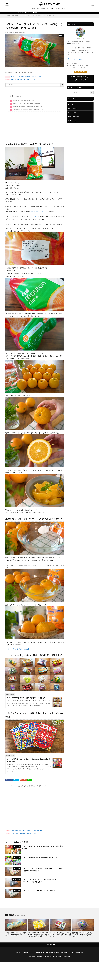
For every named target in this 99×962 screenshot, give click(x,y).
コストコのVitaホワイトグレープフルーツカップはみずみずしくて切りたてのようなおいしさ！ (38, 934)
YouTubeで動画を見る (80, 71)
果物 (24, 32)
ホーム (33, 8)
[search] (62, 85)
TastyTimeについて (61, 8)
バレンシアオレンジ (34, 216)
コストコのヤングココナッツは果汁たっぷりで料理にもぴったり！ (15, 934)
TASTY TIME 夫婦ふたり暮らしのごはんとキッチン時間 (54, 956)
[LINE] (29, 780)
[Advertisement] (34, 127)
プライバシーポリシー (76, 952)
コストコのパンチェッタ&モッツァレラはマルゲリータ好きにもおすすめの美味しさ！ (42, 870)
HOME (8, 15)
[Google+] (23, 780)
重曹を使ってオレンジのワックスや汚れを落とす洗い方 (26, 103)
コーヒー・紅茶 (17, 879)
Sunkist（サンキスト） (37, 211)
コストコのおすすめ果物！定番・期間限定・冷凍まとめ (26, 106)
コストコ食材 (50, 8)
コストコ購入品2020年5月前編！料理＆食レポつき (40, 857)
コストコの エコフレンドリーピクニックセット (38, 890)
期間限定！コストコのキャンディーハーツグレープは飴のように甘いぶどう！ (82, 934)
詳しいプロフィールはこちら (75, 59)
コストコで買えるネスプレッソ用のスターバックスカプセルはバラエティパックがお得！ (43, 881)
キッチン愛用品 (41, 8)
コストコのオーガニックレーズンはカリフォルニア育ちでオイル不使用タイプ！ (60, 934)
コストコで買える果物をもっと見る (18, 649)
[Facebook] (9, 780)
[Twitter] (16, 780)
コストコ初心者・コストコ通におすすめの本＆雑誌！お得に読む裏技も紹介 (28, 760)
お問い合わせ (72, 121)
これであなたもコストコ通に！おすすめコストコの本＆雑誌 (27, 109)
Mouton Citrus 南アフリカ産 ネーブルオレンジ (24, 100)
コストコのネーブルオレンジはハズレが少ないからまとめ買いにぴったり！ (38, 15)
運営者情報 (64, 952)
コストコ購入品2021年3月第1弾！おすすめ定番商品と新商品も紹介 (42, 847)
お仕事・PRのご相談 (52, 952)
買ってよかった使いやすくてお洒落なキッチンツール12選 (26, 76)
